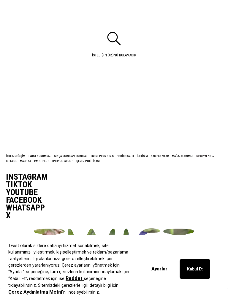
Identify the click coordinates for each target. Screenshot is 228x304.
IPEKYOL (11, 161)
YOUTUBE (22, 192)
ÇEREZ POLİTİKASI (88, 161)
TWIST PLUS (41, 161)
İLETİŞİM (142, 156)
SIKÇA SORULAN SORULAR (71, 156)
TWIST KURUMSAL (39, 156)
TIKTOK (19, 185)
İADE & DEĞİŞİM (15, 156)
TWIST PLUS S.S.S (102, 156)
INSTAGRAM (27, 177)
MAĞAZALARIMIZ (182, 156)
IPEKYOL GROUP (62, 161)
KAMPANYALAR (160, 156)
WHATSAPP (25, 208)
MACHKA (25, 161)
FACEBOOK (24, 200)
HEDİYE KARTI (125, 156)
